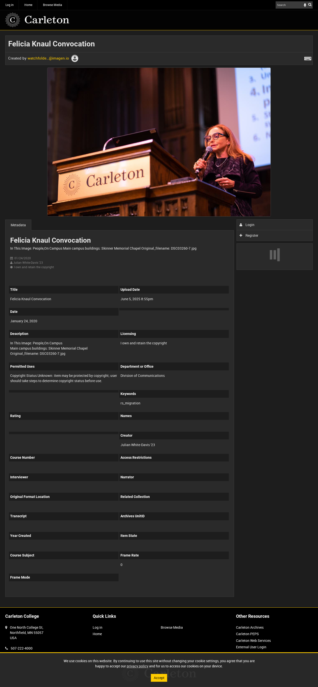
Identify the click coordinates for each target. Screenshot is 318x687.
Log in (9, 5)
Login (249, 224)
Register (251, 235)
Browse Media (52, 5)
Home (28, 5)
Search (310, 4)
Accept (159, 677)
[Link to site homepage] (37, 19)
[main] (159, 318)
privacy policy (137, 666)
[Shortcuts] (307, 57)
